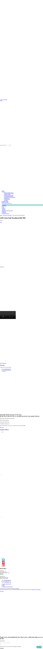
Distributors (4, 211)
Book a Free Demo (5, 202)
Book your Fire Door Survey (7, 203)
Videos (3, 207)
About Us (3, 209)
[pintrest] (3, 563)
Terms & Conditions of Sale (6, 583)
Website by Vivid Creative (36, 589)
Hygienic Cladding (7, 194)
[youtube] (22, 558)
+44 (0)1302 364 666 (3, 99)
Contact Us (4, 212)
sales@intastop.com (7, 582)
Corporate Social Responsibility (7, 210)
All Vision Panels (7, 199)
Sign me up (2, 427)
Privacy (3, 585)
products (17, 588)
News (3, 206)
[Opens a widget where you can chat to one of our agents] (39, 647)
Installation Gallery (5, 201)
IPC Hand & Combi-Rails (7, 215)
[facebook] (22, 475)
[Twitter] (3, 432)
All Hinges (6, 200)
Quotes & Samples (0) (5, 213)
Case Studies (4, 205)
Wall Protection (6, 198)
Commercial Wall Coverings (9, 193)
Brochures (4, 208)
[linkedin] (22, 516)
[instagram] (3, 566)
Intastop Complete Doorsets (8, 192)
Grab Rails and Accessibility (9, 195)
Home (1, 215)
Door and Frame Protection (8, 196)
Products (3, 191)
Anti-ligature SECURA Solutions (9, 197)
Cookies (3, 584)
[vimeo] (3, 560)
